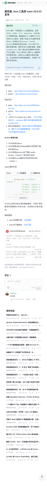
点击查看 (27, 220)
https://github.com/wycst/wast (26, 94)
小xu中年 (37, 249)
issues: (9, 244)
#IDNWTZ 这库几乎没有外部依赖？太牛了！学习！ (25, 247)
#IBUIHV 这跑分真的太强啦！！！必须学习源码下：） (25, 254)
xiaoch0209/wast (17, 231)
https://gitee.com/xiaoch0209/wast (26, 91)
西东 (39, 254)
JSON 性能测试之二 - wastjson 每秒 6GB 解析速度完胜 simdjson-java (25, 120)
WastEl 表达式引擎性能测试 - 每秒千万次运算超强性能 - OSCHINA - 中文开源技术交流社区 (24, 129)
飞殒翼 (38, 252)
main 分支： (10, 257)
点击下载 (27, 225)
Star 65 (31, 231)
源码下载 (38, 257)
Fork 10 (37, 231)
